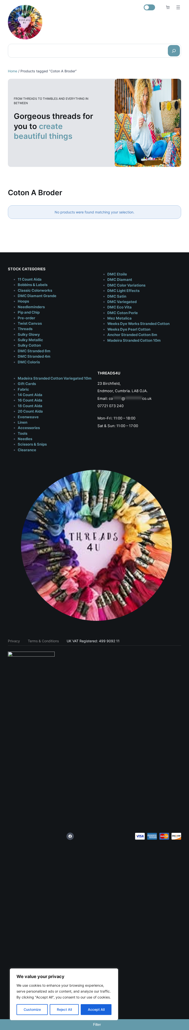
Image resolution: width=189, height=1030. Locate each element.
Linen (22, 422)
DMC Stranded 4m (34, 356)
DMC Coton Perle (122, 313)
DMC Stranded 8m (34, 351)
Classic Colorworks (35, 290)
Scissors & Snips (32, 444)
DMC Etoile (117, 274)
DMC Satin (116, 296)
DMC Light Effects (123, 291)
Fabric (23, 389)
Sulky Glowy (29, 334)
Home (12, 71)
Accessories (29, 428)
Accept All (96, 1009)
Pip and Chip (29, 312)
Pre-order (26, 318)
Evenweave (28, 417)
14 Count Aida (30, 395)
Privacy (14, 641)
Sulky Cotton (29, 345)
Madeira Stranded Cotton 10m (134, 340)
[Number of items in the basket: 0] (167, 7)
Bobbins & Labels (32, 285)
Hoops (23, 301)
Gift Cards (27, 384)
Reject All (64, 1009)
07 (99, 406)
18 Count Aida (30, 406)
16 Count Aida (30, 400)
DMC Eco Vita (119, 307)
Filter (97, 1024)
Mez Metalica (119, 318)
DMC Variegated (122, 302)
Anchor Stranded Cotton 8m (132, 335)
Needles (25, 439)
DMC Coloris (29, 362)
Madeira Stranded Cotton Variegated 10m (55, 378)
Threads (25, 329)
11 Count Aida (30, 279)
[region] (64, 994)
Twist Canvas (30, 323)
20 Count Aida (30, 411)
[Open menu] (178, 7)
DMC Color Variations (126, 285)
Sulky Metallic (30, 340)
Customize (32, 1009)
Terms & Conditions (43, 641)
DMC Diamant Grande (37, 296)
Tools (22, 433)
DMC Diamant (119, 279)
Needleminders (31, 307)
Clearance (27, 450)
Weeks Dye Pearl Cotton (128, 329)
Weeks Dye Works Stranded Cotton (138, 324)
